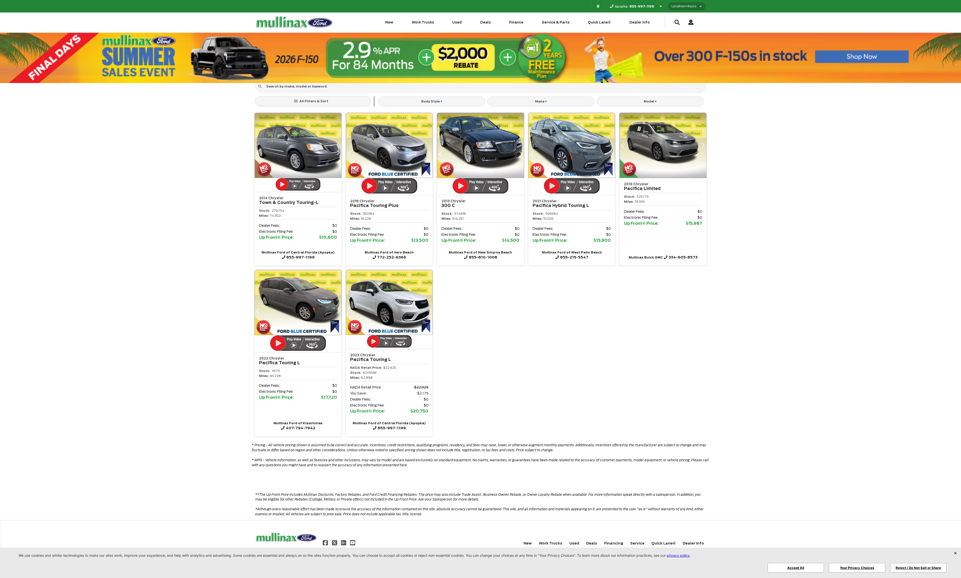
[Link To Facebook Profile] (325, 542)
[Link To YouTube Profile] (353, 542)
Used (457, 22)
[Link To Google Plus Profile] (344, 542)
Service (637, 543)
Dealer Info (639, 22)
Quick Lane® (599, 22)
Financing (613, 543)
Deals (485, 22)
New (389, 22)
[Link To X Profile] (334, 542)
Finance (516, 22)
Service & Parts (556, 22)
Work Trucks (423, 22)
